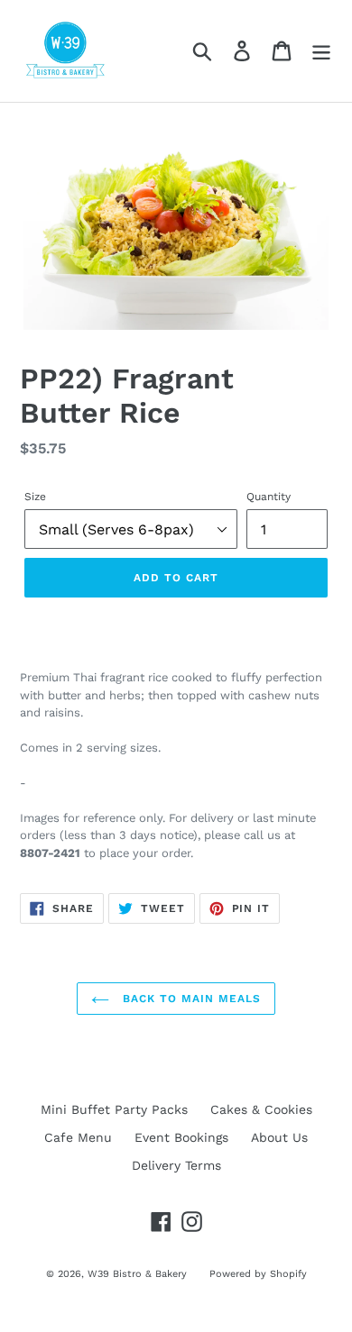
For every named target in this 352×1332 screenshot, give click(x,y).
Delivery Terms (176, 1165)
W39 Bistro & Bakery (137, 1274)
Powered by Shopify (258, 1274)
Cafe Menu (78, 1137)
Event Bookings (181, 1137)
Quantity (268, 496)
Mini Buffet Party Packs (114, 1109)
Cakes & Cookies (261, 1109)
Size (35, 496)
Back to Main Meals (189, 998)
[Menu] (321, 51)
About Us (279, 1137)
